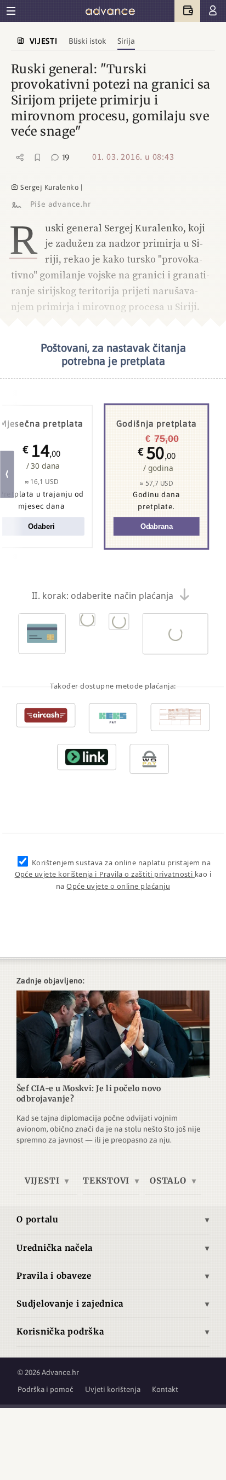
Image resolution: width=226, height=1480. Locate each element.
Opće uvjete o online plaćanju (118, 887)
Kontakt (165, 1389)
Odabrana (156, 527)
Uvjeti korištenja (112, 1389)
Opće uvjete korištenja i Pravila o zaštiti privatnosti (105, 874)
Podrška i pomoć (46, 1389)
